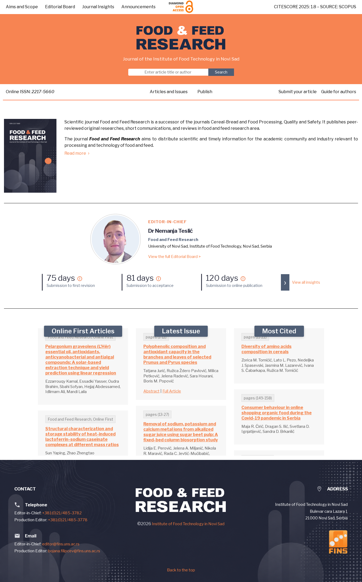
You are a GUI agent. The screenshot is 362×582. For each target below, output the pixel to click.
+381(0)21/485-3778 (67, 520)
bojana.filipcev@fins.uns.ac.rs (74, 551)
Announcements (138, 6)
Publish (204, 91)
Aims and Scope (22, 6)
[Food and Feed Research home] (181, 38)
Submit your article (298, 91)
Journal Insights (98, 6)
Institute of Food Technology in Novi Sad (188, 523)
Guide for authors (338, 91)
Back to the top (181, 570)
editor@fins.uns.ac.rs (61, 544)
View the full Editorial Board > (174, 256)
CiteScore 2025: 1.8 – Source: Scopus (315, 6)
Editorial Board (60, 6)
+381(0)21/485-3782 (62, 513)
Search (221, 72)
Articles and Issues (169, 91)
